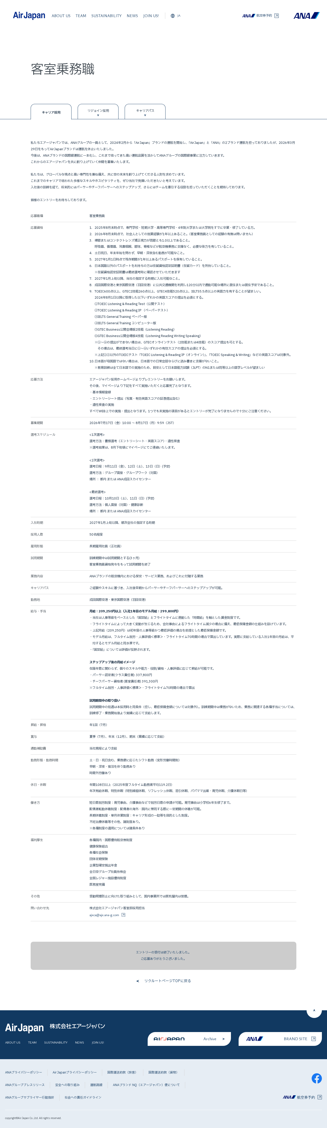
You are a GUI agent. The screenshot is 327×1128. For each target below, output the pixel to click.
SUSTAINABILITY (106, 15)
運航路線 (96, 1085)
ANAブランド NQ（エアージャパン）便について (146, 1085)
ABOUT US (61, 15)
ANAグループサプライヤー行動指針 (29, 1097)
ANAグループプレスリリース (25, 1085)
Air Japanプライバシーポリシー (75, 1072)
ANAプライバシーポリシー (23, 1072)
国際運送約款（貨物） (163, 1072)
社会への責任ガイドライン (83, 1097)
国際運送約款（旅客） (122, 1072)
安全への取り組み (67, 1085)
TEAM (81, 15)
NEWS (132, 15)
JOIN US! (151, 15)
